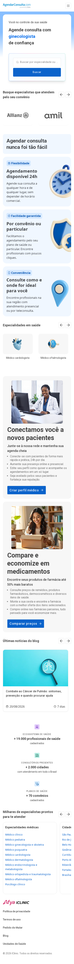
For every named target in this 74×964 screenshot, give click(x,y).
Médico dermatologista (19, 859)
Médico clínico (13, 834)
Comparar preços (23, 623)
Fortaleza (67, 870)
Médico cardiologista (17, 854)
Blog (5, 935)
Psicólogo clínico (15, 884)
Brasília (66, 875)
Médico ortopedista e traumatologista (28, 874)
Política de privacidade (16, 911)
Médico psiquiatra (16, 849)
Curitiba (67, 854)
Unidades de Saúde (14, 943)
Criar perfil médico (24, 490)
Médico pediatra (15, 839)
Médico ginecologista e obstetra (24, 844)
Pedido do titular (13, 927)
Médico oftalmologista (18, 879)
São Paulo (68, 834)
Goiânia (66, 849)
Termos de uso (12, 919)
